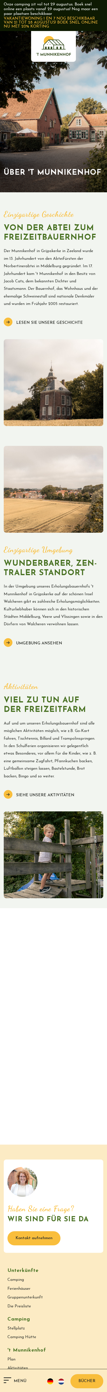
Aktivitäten (17, 1368)
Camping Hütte (21, 1337)
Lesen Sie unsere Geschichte (49, 323)
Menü (20, 1381)
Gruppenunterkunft (25, 1297)
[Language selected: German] (57, 1381)
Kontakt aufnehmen (34, 1238)
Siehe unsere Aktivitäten (44, 795)
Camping (15, 1280)
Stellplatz (16, 1328)
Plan (11, 1359)
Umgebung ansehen (38, 643)
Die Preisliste (19, 1306)
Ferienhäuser (18, 1289)
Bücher (86, 1381)
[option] (62, 1382)
